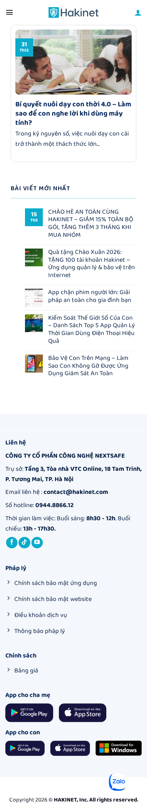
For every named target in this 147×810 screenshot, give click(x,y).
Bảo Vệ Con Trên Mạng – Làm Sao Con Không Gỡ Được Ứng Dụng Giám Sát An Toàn (88, 366)
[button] (9, 12)
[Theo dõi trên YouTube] (37, 543)
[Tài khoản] (138, 12)
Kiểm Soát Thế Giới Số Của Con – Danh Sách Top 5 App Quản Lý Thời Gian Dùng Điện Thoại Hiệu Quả (91, 329)
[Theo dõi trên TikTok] (24, 543)
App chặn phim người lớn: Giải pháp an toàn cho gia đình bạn (89, 296)
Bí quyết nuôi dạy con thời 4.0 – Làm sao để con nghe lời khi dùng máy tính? (73, 113)
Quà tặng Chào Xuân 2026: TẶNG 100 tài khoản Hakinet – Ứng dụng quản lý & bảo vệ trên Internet (91, 264)
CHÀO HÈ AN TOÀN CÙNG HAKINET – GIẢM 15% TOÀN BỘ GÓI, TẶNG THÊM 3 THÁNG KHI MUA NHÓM (90, 223)
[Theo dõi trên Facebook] (12, 543)
